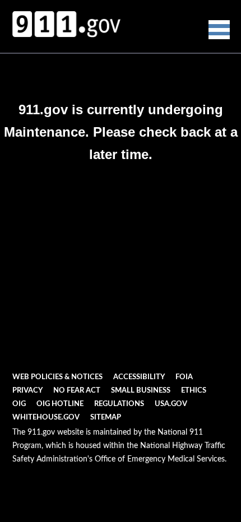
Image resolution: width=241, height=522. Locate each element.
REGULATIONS (119, 404)
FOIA (184, 377)
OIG (19, 404)
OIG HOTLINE (60, 404)
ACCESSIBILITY (139, 377)
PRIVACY (27, 390)
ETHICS (193, 390)
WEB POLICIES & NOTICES (57, 377)
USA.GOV (171, 404)
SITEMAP (105, 417)
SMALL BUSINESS (140, 390)
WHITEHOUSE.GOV (46, 417)
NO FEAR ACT (76, 390)
